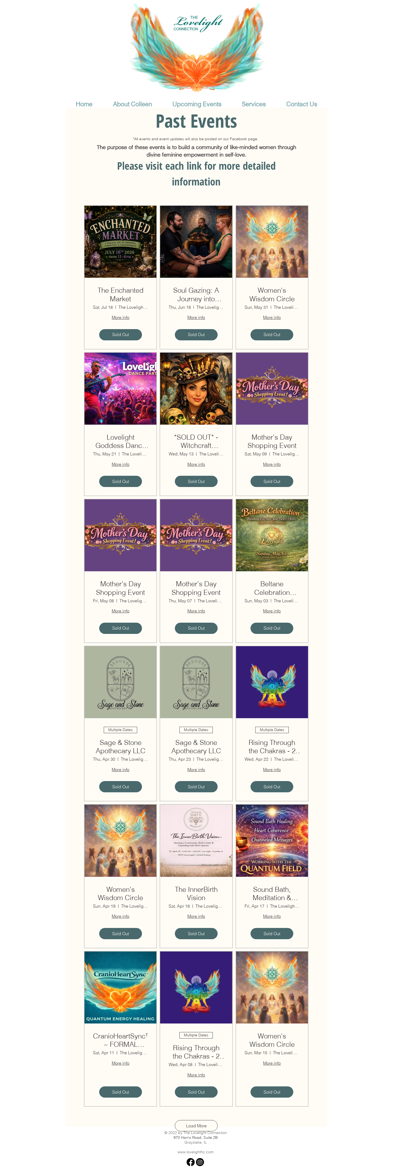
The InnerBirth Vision (196, 893)
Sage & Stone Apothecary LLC (120, 747)
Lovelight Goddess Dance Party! (120, 441)
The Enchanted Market (121, 294)
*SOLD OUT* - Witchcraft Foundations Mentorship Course (196, 441)
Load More (196, 1125)
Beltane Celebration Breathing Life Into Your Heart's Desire (272, 588)
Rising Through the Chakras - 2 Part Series (272, 747)
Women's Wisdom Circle (272, 294)
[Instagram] (200, 1162)
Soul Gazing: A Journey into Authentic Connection (196, 294)
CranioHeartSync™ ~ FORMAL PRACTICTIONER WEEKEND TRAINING (120, 1040)
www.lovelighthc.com (196, 1152)
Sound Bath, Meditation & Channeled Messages (272, 893)
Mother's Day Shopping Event (272, 441)
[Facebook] (191, 1162)
